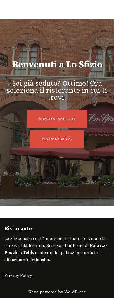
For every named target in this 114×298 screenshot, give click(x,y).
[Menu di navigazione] (103, 10)
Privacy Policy (18, 275)
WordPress (75, 292)
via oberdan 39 (57, 138)
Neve (33, 292)
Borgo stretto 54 (57, 118)
